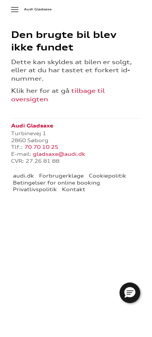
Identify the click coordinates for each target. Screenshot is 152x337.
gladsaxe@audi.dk (59, 154)
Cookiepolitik (107, 176)
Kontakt (73, 189)
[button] (130, 292)
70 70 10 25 (41, 147)
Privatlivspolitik (35, 189)
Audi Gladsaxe (38, 9)
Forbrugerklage (61, 176)
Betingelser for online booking (56, 183)
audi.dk (23, 176)
